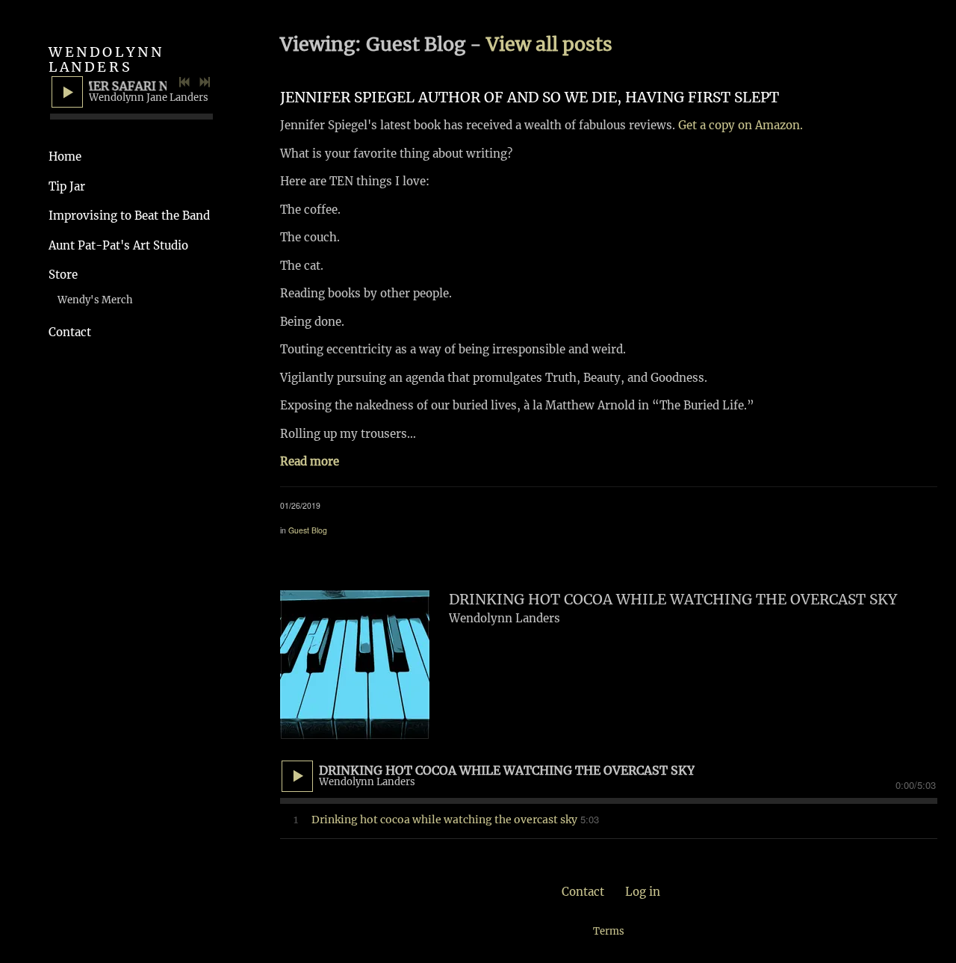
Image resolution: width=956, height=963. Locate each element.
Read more (309, 461)
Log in (642, 892)
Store (63, 274)
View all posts (549, 44)
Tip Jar (67, 186)
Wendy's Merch (95, 300)
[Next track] (204, 82)
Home (65, 156)
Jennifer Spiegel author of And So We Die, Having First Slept (529, 97)
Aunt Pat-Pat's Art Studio (118, 245)
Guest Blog (307, 530)
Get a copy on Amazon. (740, 125)
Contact (70, 332)
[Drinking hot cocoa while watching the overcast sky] (354, 665)
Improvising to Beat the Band (129, 215)
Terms (608, 931)
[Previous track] (184, 82)
